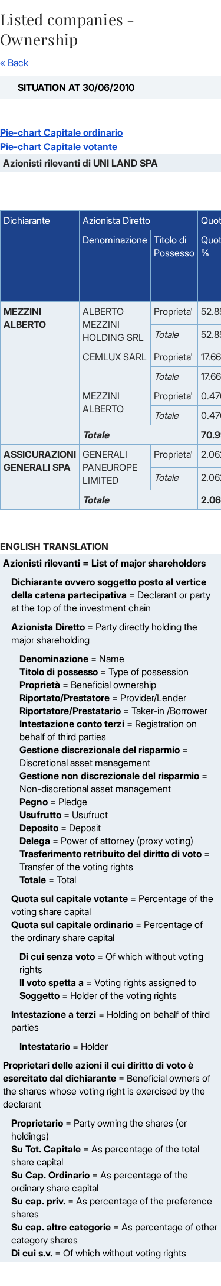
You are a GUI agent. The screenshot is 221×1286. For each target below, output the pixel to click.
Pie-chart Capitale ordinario (61, 132)
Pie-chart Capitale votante (58, 146)
